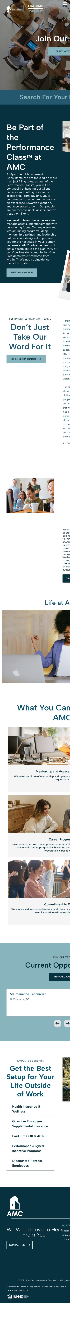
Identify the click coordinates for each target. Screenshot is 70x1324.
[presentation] (57, 1023)
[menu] (65, 3)
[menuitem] (35, 6)
